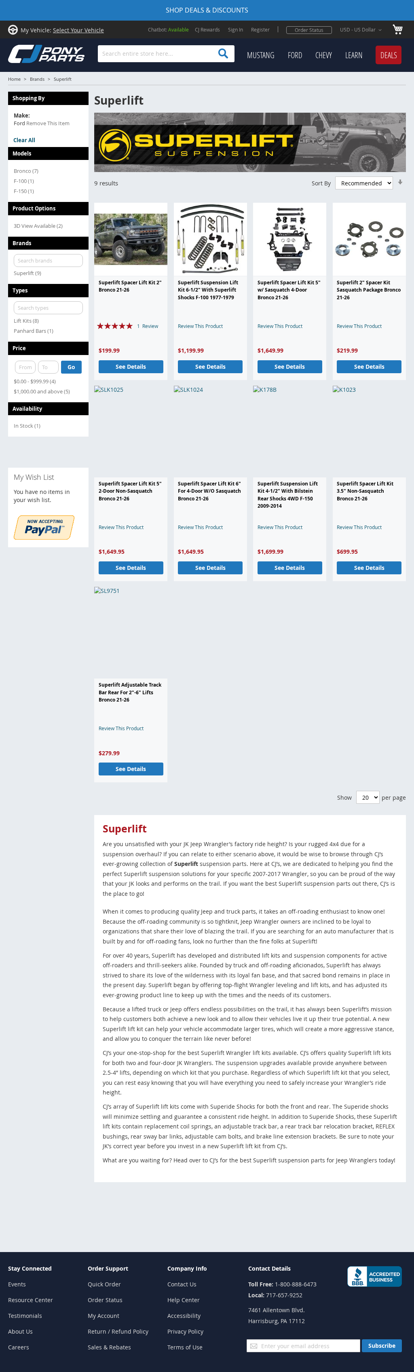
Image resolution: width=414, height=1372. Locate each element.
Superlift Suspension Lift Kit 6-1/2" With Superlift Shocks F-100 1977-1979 (208, 290)
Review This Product (200, 326)
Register (260, 29)
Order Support (108, 1268)
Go (71, 367)
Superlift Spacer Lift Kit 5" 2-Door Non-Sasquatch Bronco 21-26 (130, 491)
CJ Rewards (207, 29)
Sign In (235, 29)
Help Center (183, 1300)
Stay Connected (30, 1268)
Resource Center (30, 1300)
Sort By (321, 183)
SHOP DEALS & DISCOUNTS (207, 10)
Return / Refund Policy (118, 1331)
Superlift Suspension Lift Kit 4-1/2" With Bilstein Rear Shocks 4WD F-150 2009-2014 (288, 494)
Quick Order (104, 1284)
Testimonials (25, 1315)
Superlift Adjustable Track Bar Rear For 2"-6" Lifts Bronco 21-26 (130, 692)
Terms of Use (185, 1347)
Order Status (309, 30)
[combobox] (166, 53)
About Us (20, 1331)
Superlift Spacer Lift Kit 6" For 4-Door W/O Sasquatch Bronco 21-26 (209, 491)
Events (17, 1284)
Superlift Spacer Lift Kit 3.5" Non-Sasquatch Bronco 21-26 (365, 491)
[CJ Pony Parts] (28, 53)
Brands (37, 79)
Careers (18, 1347)
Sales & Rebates (109, 1347)
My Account (103, 1315)
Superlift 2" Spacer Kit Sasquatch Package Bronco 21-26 (369, 290)
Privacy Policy (185, 1331)
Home (14, 79)
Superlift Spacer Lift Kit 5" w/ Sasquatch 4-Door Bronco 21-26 (289, 290)
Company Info (187, 1268)
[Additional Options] (44, 537)
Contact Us (181, 1284)
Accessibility (184, 1315)
